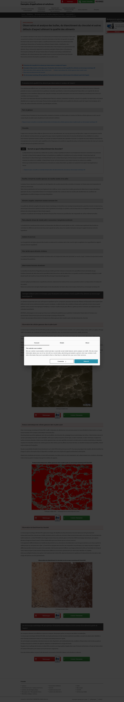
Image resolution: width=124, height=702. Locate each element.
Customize (61, 361)
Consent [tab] (36, 342)
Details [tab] (62, 342)
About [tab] (87, 342)
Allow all (86, 361)
